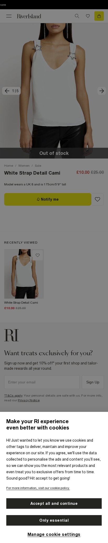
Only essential (54, 520)
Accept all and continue (54, 503)
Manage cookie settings (54, 534)
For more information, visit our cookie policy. (38, 488)
